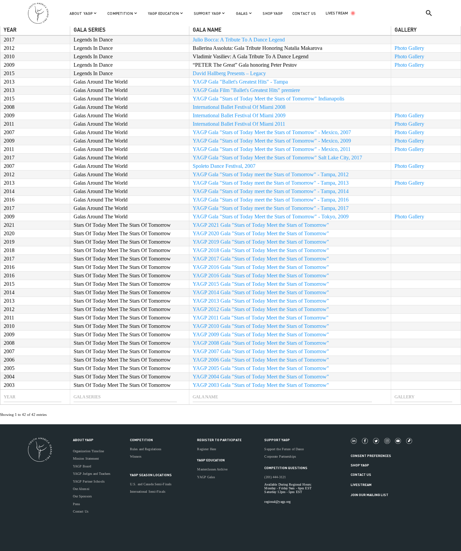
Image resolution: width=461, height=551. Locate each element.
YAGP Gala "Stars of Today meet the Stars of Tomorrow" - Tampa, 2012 (271, 174)
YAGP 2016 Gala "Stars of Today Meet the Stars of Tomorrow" (261, 267)
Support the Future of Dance (284, 449)
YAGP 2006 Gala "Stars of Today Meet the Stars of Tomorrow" (261, 360)
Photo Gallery (409, 48)
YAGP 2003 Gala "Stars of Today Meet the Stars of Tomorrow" (261, 385)
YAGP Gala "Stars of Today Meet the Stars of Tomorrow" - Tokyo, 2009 (271, 216)
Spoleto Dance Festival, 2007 (224, 166)
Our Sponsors (82, 496)
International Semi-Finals (147, 491)
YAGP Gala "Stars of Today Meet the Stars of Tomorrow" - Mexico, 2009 (272, 141)
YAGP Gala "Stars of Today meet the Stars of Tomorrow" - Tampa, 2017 (271, 208)
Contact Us (80, 511)
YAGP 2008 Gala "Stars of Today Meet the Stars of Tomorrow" (261, 343)
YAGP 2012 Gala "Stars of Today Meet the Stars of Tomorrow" (261, 309)
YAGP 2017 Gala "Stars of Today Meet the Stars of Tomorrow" (261, 259)
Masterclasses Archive (212, 469)
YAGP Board (82, 466)
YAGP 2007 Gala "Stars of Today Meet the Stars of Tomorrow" (261, 351)
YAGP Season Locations (151, 475)
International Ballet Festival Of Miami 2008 (239, 107)
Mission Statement (86, 458)
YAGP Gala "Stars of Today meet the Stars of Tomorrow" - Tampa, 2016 (271, 200)
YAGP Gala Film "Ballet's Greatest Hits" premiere (246, 90)
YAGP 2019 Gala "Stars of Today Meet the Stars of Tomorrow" (261, 242)
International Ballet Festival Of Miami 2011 (239, 124)
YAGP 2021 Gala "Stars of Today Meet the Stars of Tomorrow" (261, 225)
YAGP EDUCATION (211, 460)
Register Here (206, 449)
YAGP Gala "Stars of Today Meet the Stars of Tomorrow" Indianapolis (268, 98)
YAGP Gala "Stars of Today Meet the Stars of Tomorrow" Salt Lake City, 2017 (277, 157)
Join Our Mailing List (369, 495)
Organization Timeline (88, 451)
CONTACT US (304, 13)
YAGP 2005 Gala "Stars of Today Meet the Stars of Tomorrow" (261, 368)
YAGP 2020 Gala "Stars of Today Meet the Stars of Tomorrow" (261, 233)
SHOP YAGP (272, 13)
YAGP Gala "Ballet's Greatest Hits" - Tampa (240, 82)
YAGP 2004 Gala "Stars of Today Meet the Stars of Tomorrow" (261, 376)
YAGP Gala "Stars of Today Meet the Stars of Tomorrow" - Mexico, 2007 (272, 132)
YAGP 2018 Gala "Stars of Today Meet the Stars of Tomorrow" (261, 250)
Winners (135, 456)
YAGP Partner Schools (89, 481)
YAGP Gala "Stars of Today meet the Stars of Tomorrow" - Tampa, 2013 (271, 183)
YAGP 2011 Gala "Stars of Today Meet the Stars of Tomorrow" (261, 317)
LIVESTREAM (337, 13)
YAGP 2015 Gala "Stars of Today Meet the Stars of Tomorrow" (261, 284)
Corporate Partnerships (280, 456)
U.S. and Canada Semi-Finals (150, 484)
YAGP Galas (206, 477)
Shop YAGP (360, 465)
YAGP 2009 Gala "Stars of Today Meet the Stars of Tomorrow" (261, 334)
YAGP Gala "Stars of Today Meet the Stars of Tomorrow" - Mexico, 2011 (272, 149)
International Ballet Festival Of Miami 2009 (239, 115)
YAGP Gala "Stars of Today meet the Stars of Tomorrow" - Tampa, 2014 (271, 191)
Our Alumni (81, 489)
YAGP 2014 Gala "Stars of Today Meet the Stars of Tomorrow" (261, 292)
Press (76, 504)
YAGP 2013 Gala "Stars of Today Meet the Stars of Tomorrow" (261, 301)
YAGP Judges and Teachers (92, 474)
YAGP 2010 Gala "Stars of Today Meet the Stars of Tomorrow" (261, 326)
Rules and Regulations (145, 449)
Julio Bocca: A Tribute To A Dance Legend (239, 39)
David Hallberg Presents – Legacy (229, 73)
